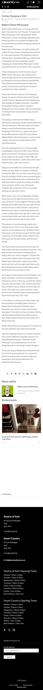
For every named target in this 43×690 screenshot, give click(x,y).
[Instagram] (8, 7)
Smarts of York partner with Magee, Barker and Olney (20, 438)
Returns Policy (28, 685)
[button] (4, 442)
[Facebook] (2, 7)
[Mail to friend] (23, 373)
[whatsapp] (31, 373)
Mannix (10, 12)
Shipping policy (21, 687)
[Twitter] (5, 7)
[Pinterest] (19, 373)
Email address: (9, 647)
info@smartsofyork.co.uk (15, 560)
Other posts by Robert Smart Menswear (28, 392)
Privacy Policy (13, 685)
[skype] (34, 373)
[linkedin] (27, 373)
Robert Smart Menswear (31, 19)
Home (4, 12)
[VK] (16, 373)
